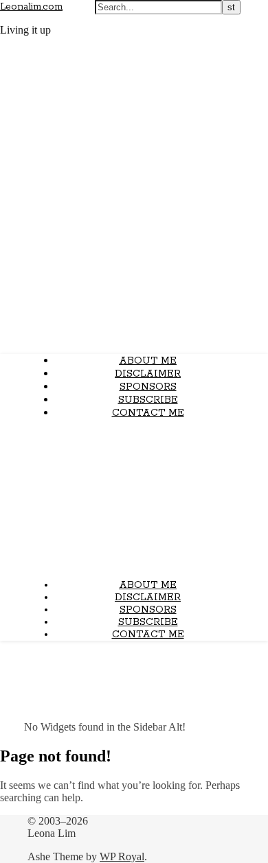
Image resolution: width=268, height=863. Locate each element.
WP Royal (122, 856)
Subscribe (148, 400)
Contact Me (148, 413)
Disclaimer (148, 374)
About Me (148, 361)
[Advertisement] (134, 499)
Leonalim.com (31, 7)
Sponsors (148, 387)
